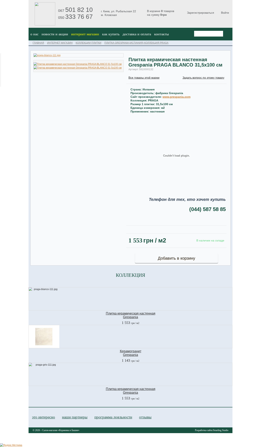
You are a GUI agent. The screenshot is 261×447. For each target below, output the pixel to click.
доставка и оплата (137, 34)
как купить (110, 34)
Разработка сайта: (211, 430)
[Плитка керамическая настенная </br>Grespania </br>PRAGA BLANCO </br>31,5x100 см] (78, 64)
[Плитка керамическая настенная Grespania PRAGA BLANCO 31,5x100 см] (78, 55)
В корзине (160, 12)
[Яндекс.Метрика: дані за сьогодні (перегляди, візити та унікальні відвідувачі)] (11, 445)
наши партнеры (74, 417)
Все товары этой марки (143, 77)
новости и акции (55, 34)
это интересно (43, 417)
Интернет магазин (85, 34)
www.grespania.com (176, 96)
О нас (34, 34)
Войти (225, 12)
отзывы (145, 417)
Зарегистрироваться (200, 12)
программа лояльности (113, 417)
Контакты (161, 34)
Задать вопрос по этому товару (203, 77)
